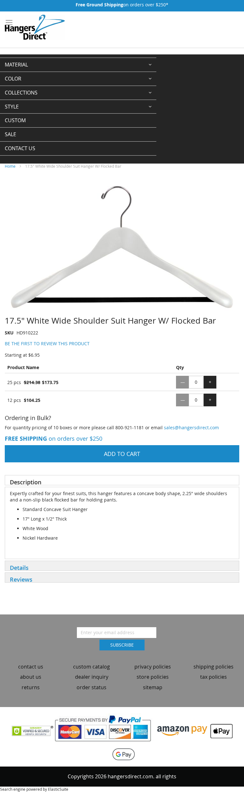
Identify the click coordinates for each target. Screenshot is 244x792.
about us (30, 676)
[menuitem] (78, 65)
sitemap (152, 687)
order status (91, 687)
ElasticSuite (58, 789)
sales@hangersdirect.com (191, 427)
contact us (30, 666)
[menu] (78, 107)
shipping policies (213, 666)
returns (31, 687)
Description (25, 481)
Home (10, 166)
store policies (153, 676)
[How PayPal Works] (105, 730)
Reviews (21, 579)
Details (19, 567)
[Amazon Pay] (182, 730)
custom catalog (91, 666)
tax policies (213, 676)
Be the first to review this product (47, 343)
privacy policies (152, 666)
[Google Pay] (122, 754)
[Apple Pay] (220, 730)
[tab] (122, 480)
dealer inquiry (91, 676)
